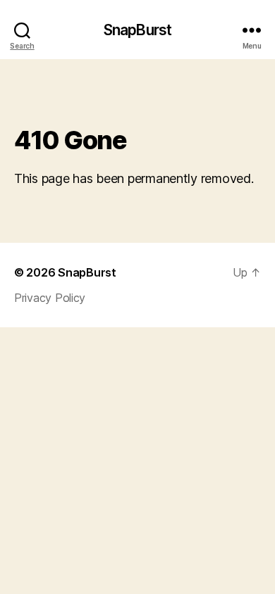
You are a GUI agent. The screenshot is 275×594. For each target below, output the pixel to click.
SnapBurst (137, 30)
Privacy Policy (49, 298)
